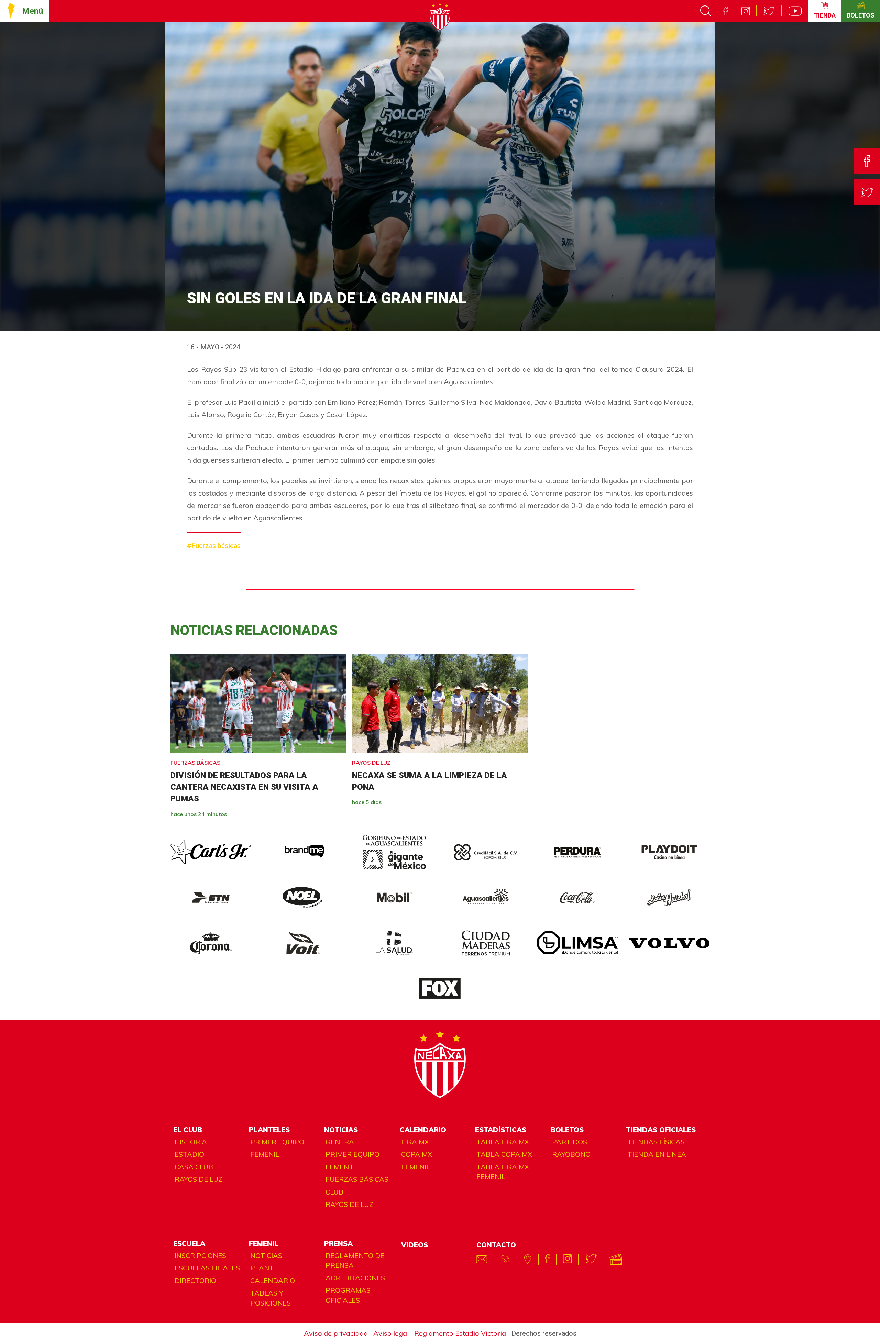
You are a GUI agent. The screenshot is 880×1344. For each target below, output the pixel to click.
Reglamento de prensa (355, 1260)
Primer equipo (277, 1141)
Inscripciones (200, 1255)
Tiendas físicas (656, 1141)
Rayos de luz (198, 1179)
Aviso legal (391, 1333)
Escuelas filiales (207, 1268)
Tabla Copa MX (504, 1154)
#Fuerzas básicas (214, 546)
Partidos (569, 1141)
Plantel (266, 1268)
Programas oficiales (348, 1295)
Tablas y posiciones (270, 1298)
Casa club (194, 1167)
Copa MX (416, 1154)
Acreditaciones (355, 1278)
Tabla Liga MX (502, 1141)
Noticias (266, 1255)
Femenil (264, 1154)
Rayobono (571, 1154)
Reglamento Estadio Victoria (460, 1333)
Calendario (272, 1280)
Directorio (195, 1280)
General (342, 1141)
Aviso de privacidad (336, 1333)
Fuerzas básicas (357, 1179)
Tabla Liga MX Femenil (502, 1172)
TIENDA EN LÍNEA (656, 1154)
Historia (191, 1141)
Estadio (189, 1154)
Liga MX (415, 1141)
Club (334, 1192)
